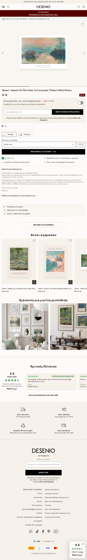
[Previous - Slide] (3, 53)
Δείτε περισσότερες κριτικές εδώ (43, 395)
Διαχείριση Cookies (52, 517)
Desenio (50, 554)
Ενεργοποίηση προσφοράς (68, 112)
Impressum (38, 497)
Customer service (51, 494)
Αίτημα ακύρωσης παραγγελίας (57, 513)
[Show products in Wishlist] (78, 7)
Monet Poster (14, 19)
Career (39, 501)
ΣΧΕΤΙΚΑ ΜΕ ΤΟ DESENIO (32, 490)
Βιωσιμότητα (37, 505)
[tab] (14, 86)
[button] (81, 144)
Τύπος (39, 494)
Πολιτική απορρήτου (52, 509)
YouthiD (39, 513)
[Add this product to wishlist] (82, 24)
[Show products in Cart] (83, 7)
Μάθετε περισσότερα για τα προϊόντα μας (18, 195)
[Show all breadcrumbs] (4, 19)
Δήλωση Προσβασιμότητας (32, 509)
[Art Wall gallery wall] (25, 326)
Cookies (48, 505)
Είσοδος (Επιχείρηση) (33, 525)
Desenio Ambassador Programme (29, 517)
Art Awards (38, 521)
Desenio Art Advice (52, 490)
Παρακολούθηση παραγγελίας (57, 497)
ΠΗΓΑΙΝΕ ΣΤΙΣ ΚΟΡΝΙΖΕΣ (43, 225)
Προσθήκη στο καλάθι (43, 152)
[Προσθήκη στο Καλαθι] (34, 282)
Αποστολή (43, 473)
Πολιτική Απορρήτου (47, 482)
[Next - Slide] (84, 53)
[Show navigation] (3, 7)
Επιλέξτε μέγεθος (10, 140)
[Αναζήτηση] (8, 7)
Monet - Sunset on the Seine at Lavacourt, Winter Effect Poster (36, 19)
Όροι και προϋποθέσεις (54, 501)
